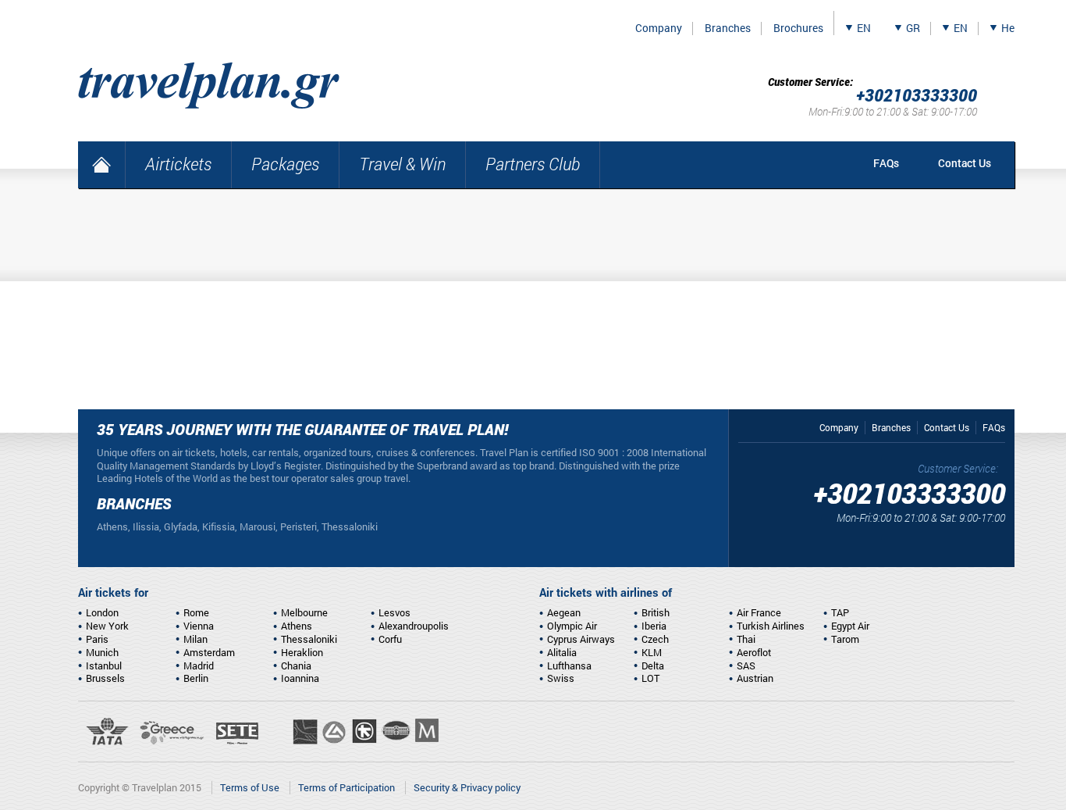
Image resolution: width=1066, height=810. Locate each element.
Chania (296, 665)
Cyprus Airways (581, 639)
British (655, 612)
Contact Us (964, 162)
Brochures (798, 28)
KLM (651, 652)
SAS (746, 665)
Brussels (105, 678)
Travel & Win (402, 163)
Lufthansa (569, 665)
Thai (746, 639)
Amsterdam (209, 652)
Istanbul (104, 665)
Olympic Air (572, 626)
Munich (102, 652)
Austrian (755, 678)
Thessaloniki (309, 639)
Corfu (390, 639)
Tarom (845, 639)
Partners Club (532, 163)
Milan (195, 639)
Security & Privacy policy (467, 787)
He (1007, 28)
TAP (840, 612)
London (102, 612)
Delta (652, 665)
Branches (728, 28)
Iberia (653, 626)
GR (913, 28)
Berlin (195, 678)
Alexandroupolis (413, 626)
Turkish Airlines (771, 626)
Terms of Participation (346, 787)
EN (864, 28)
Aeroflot (754, 652)
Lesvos (394, 612)
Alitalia (562, 652)
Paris (97, 639)
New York (107, 626)
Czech (655, 639)
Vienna (198, 626)
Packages (285, 163)
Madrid (198, 665)
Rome (196, 612)
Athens (296, 626)
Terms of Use (249, 787)
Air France (759, 612)
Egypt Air (850, 626)
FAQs (886, 162)
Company (658, 28)
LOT (650, 678)
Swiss (560, 678)
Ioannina (300, 678)
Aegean (564, 612)
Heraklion (302, 652)
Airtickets (178, 163)
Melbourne (304, 612)
